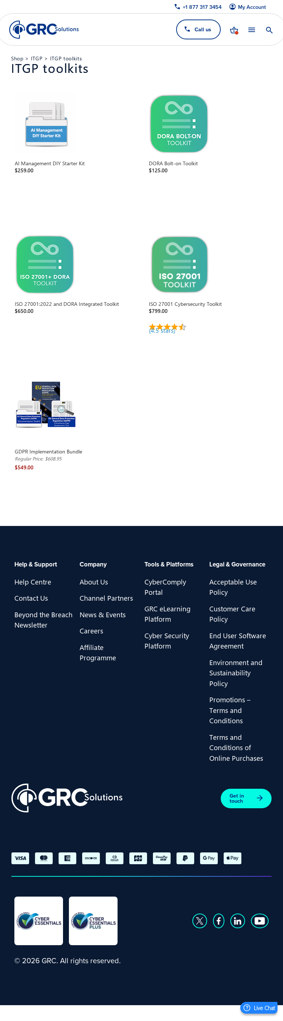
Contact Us (31, 598)
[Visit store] (234, 29)
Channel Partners (106, 598)
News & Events (103, 614)
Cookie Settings (142, 1012)
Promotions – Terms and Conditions (230, 710)
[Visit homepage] (44, 30)
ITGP (37, 58)
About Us (94, 581)
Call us (203, 29)
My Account (252, 7)
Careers (91, 630)
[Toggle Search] (269, 29)
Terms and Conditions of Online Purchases (236, 747)
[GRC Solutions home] (66, 798)
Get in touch (237, 798)
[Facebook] (218, 921)
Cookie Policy (88, 1012)
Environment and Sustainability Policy (235, 672)
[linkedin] (237, 921)
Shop (17, 58)
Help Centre (32, 581)
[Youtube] (260, 921)
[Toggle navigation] (251, 29)
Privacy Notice (36, 1012)
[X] (199, 921)
